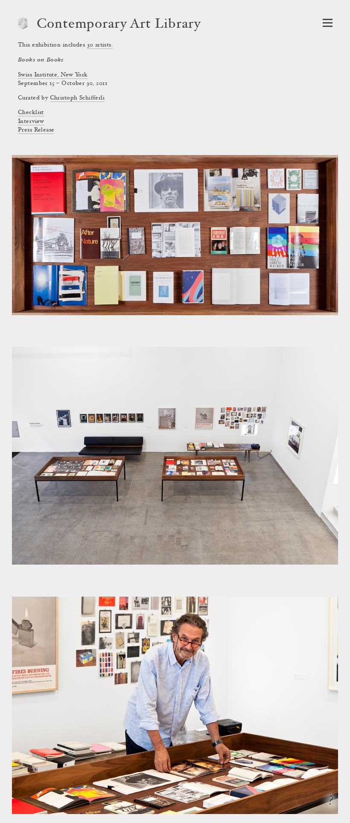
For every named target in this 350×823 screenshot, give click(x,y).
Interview (31, 122)
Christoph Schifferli (77, 98)
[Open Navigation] (327, 23)
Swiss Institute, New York (53, 75)
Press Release (36, 130)
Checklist (31, 113)
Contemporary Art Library (119, 25)
